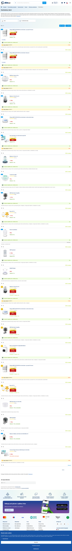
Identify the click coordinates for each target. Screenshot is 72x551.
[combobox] (28, 3)
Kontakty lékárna (30, 525)
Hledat (44, 2)
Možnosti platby (6, 525)
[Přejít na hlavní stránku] (5, 2)
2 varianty (3, 39)
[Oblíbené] (64, 2)
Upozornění (68, 242)
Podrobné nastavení (36, 545)
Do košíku (69, 49)
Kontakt (28, 523)
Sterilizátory (40, 7)
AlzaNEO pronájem (42, 525)
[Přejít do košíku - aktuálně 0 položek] (70, 2)
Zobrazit (69, 465)
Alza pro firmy (41, 523)
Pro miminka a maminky (12, 7)
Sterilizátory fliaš (17, 486)
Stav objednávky (18, 523)
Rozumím (36, 542)
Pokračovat (18, 16)
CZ (58, 529)
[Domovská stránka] (1, 7)
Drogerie (4, 7)
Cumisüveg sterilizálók (25, 488)
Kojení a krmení (20, 7)
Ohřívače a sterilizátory (33, 7)
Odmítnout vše (36, 548)
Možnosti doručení (6, 523)
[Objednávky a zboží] (62, 2)
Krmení (26, 7)
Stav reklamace (17, 525)
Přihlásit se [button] (55, 3)
